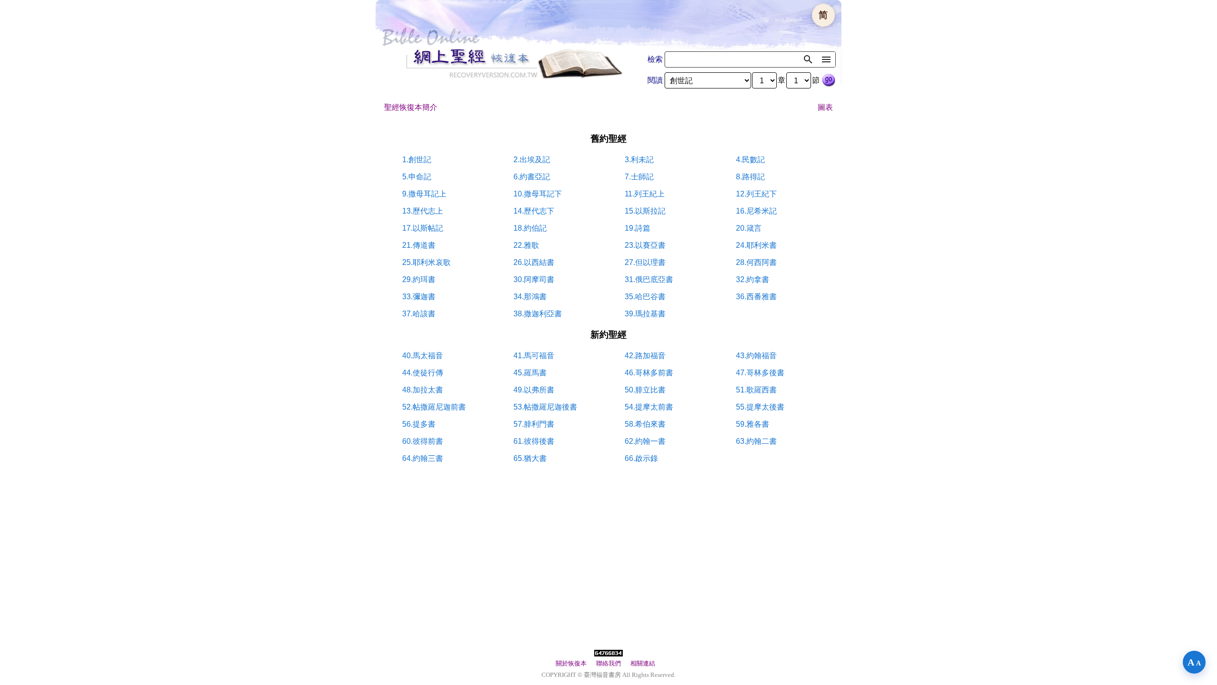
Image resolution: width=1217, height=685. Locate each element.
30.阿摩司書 (533, 279)
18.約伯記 (530, 228)
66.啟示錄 (641, 458)
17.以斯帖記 (422, 228)
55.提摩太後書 (760, 407)
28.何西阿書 (756, 262)
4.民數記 (750, 160)
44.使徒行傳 (422, 373)
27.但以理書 (645, 262)
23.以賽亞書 (645, 245)
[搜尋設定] (826, 59)
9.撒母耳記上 (424, 194)
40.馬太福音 (422, 356)
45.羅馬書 (530, 373)
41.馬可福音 (533, 356)
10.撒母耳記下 (537, 194)
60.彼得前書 (422, 441)
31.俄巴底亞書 (649, 279)
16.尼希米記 (756, 211)
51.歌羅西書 (756, 390)
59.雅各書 (752, 424)
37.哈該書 (418, 314)
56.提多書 (418, 424)
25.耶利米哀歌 (426, 262)
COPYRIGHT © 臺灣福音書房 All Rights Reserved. (608, 674)
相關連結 (642, 663)
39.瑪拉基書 (645, 314)
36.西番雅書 (756, 297)
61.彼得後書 (533, 441)
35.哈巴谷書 (645, 297)
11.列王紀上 (645, 194)
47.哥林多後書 (760, 373)
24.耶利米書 (756, 245)
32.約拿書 (752, 279)
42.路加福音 (645, 356)
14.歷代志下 (533, 211)
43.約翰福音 (756, 356)
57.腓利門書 (533, 424)
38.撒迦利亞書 (537, 314)
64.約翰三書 (422, 458)
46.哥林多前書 (649, 373)
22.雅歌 (526, 245)
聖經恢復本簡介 (410, 107)
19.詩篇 (637, 228)
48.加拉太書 (422, 390)
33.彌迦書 (418, 297)
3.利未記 (639, 160)
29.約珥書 (418, 279)
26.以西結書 (533, 262)
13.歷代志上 (422, 211)
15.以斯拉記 (645, 211)
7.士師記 (639, 177)
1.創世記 (416, 160)
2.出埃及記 (531, 160)
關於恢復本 (571, 663)
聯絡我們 (608, 663)
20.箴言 (749, 228)
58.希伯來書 (645, 424)
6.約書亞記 (531, 177)
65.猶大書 (530, 458)
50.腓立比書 (645, 390)
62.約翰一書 (645, 441)
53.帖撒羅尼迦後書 (545, 407)
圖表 (825, 107)
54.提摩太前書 (649, 407)
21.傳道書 (418, 245)
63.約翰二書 (756, 441)
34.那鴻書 (530, 297)
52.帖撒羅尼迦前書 (434, 407)
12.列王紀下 (756, 194)
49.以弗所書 (533, 390)
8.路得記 (750, 177)
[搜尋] (808, 59)
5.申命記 (416, 177)
